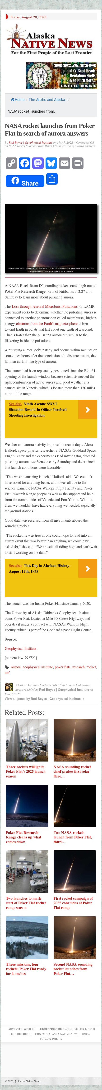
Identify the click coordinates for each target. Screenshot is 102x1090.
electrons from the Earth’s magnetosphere (47, 323)
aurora (16, 666)
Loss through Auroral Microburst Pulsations (45, 306)
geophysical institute (38, 666)
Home (20, 99)
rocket (91, 666)
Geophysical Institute (20, 648)
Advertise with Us (21, 1029)
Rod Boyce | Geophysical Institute (30, 142)
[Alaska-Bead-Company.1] (61, 74)
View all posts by (18, 699)
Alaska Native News (28, 1081)
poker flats (62, 666)
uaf (7, 672)
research (78, 666)
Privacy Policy (51, 1039)
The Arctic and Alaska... (47, 99)
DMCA (86, 1034)
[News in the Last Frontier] (51, 40)
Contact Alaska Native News (56, 1034)
